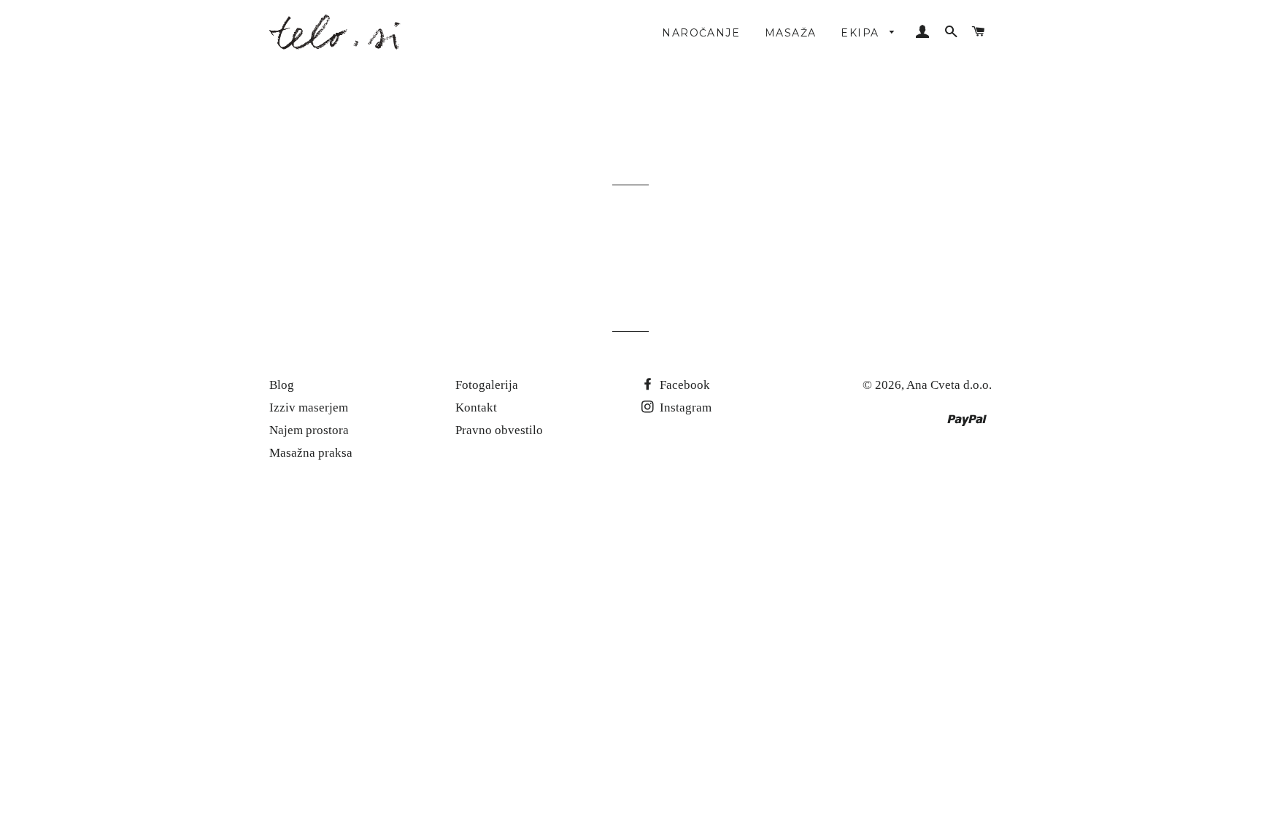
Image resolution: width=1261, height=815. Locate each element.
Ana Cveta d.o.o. (949, 385)
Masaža (790, 32)
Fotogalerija (486, 385)
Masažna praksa (310, 453)
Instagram (684, 407)
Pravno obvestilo (499, 430)
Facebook (683, 385)
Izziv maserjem (308, 407)
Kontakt (476, 407)
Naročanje (701, 32)
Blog (281, 385)
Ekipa (861, 32)
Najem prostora (309, 430)
